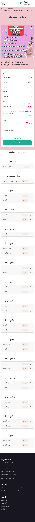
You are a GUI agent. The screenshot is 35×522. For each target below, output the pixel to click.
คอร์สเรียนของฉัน (5, 506)
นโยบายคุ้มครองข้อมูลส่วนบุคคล (8, 474)
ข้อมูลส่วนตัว (4, 500)
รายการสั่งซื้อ (4, 503)
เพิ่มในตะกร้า (17, 138)
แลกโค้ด (3, 509)
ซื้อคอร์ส (17, 142)
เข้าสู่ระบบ (26, 2)
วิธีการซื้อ (3, 491)
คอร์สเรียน (10, 8)
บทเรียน (12, 152)
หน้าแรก (3, 8)
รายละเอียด (22, 152)
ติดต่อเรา (20, 491)
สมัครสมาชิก (27, 4)
